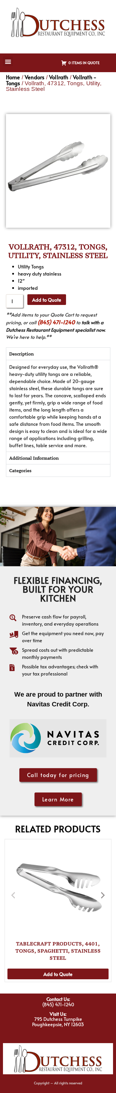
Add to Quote (46, 299)
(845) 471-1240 (56, 322)
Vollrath (58, 77)
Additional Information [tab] (34, 458)
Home (13, 77)
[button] (8, 61)
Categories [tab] (20, 470)
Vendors (34, 77)
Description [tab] (21, 354)
